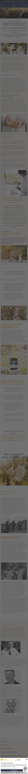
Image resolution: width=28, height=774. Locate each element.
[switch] (25, 772)
